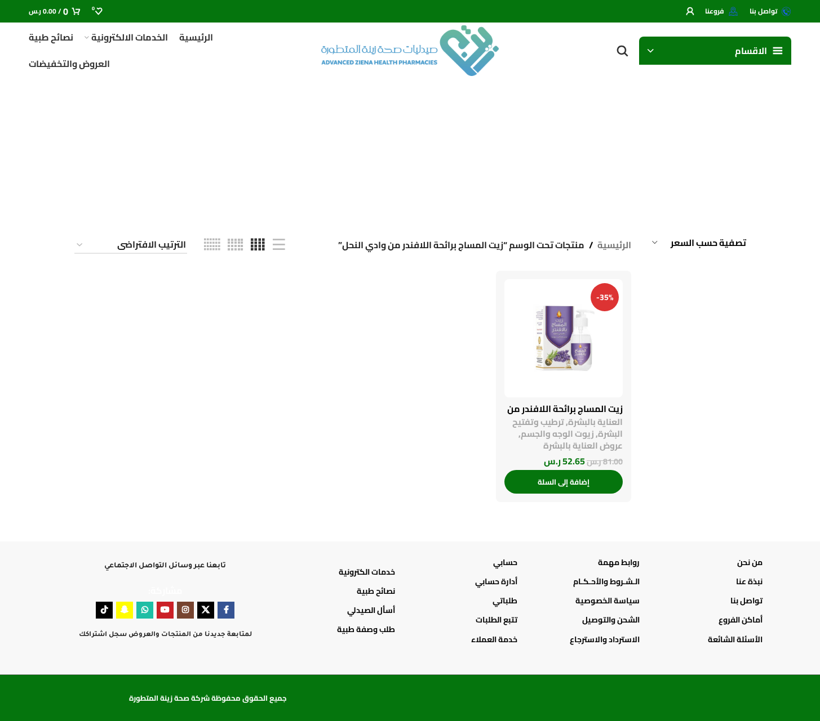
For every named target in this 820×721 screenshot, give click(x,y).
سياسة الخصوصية (607, 600)
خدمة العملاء (494, 639)
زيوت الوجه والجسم (557, 434)
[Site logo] (410, 49)
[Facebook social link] (226, 610)
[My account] (689, 11)
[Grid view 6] (212, 245)
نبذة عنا (749, 581)
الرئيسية (614, 245)
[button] (563, 482)
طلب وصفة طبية (366, 629)
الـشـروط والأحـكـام (606, 581)
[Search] (622, 50)
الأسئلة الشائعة (735, 639)
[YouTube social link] (165, 610)
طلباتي (505, 600)
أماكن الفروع (740, 619)
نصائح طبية (376, 591)
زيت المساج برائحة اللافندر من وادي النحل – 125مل (565, 414)
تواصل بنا (746, 600)
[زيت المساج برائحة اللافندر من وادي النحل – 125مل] (563, 338)
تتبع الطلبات (496, 619)
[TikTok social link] (104, 610)
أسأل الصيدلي (371, 610)
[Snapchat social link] (124, 610)
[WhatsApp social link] (144, 610)
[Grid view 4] (257, 245)
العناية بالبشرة (595, 422)
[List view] (279, 245)
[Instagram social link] (185, 610)
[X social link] (205, 610)
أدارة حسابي (496, 581)
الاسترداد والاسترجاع (605, 639)
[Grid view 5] (235, 245)
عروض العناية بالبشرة (583, 445)
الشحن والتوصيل (611, 619)
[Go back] (732, 146)
